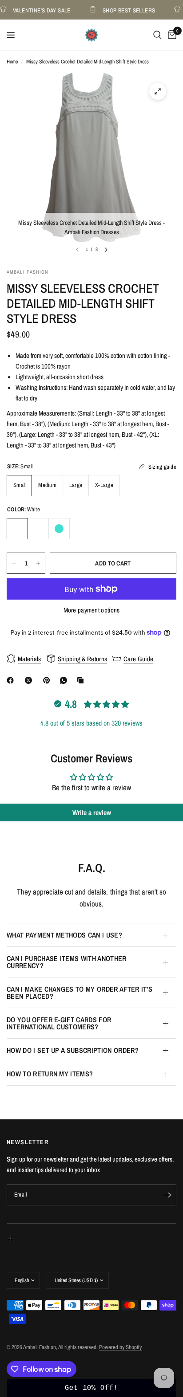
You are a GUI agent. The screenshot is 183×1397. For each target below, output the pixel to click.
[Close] (167, 686)
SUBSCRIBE (91, 778)
